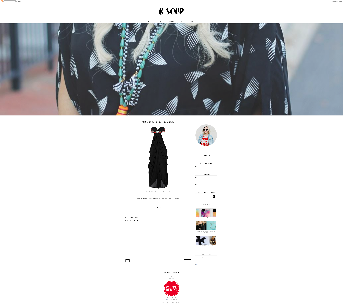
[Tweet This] (157, 203)
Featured (194, 21)
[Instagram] (205, 155)
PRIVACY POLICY (171, 297)
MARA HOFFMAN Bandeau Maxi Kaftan (156, 191)
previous (187, 261)
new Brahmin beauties (206, 246)
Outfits (159, 21)
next (127, 261)
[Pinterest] (206, 155)
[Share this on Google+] (161, 203)
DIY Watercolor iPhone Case (206, 218)
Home (148, 21)
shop (161, 207)
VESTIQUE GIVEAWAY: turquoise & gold (206, 231)
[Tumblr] (209, 155)
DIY (182, 21)
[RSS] (204, 155)
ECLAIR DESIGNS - (176, 302)
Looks (171, 21)
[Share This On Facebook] (155, 203)
